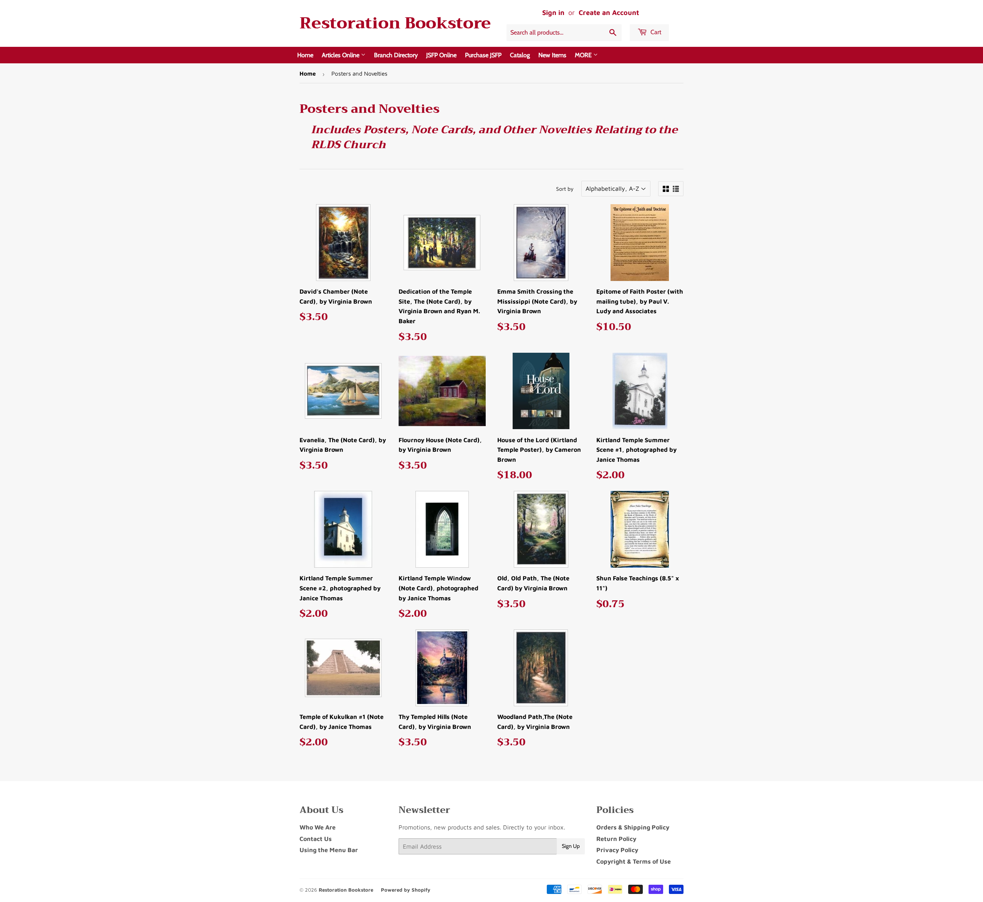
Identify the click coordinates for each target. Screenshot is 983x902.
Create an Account (609, 12)
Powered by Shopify (405, 890)
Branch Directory (396, 55)
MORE (584, 55)
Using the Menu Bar (329, 849)
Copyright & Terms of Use (633, 861)
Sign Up (571, 846)
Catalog (520, 55)
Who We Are (318, 827)
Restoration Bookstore (395, 23)
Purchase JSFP (483, 55)
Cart (655, 32)
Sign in (553, 12)
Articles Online (341, 55)
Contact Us (316, 838)
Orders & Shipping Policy (632, 827)
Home (305, 55)
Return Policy (616, 838)
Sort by (565, 188)
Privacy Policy (617, 849)
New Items (552, 55)
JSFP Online (441, 55)
